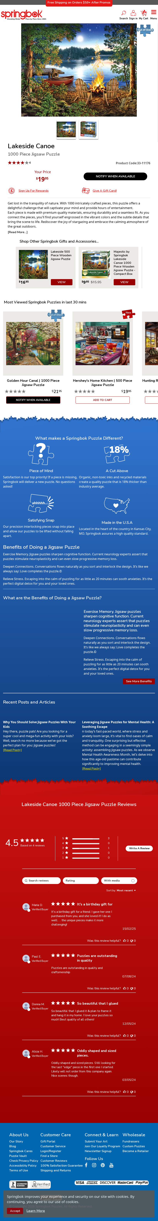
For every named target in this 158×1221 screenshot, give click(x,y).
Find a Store (49, 1156)
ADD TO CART (102, 400)
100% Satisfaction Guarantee (61, 1165)
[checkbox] (119, 880)
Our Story (16, 1141)
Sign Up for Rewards (33, 191)
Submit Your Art (96, 1141)
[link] (85, 858)
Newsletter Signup (98, 1151)
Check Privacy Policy (23, 1161)
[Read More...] (18, 232)
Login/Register (50, 1151)
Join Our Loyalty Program (102, 1146)
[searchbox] (41, 880)
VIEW (62, 282)
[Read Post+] (12, 750)
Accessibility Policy (22, 1165)
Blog (12, 1146)
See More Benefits (139, 681)
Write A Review (139, 848)
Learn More (36, 1210)
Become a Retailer (136, 1151)
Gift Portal (47, 1141)
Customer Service (53, 1146)
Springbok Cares (21, 1151)
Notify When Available (115, 176)
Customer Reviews (53, 1161)
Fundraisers (131, 1141)
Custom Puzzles (134, 1146)
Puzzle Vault (18, 1156)
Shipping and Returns (55, 1170)
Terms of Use (18, 1170)
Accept (15, 1211)
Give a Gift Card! (105, 191)
